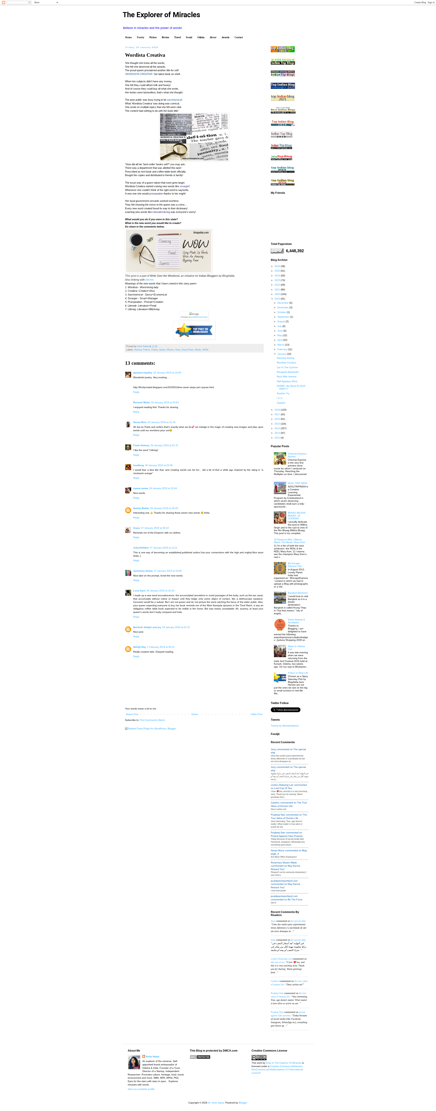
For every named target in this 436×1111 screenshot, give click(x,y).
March (281, 344)
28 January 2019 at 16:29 (160, 590)
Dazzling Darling (285, 358)
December (283, 302)
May (280, 335)
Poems (146, 350)
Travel (177, 37)
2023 (278, 280)
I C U (279, 398)
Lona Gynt (139, 590)
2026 (278, 266)
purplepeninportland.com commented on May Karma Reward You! (285, 884)
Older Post (256, 714)
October (282, 312)
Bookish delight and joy (147, 627)
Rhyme (170, 350)
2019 (278, 298)
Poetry (140, 37)
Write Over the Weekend (164, 275)
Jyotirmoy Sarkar (143, 570)
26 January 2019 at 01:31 (164, 445)
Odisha (200, 37)
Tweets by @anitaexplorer (285, 725)
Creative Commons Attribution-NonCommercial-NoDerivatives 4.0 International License (277, 1069)
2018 (278, 409)
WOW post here (200, 317)
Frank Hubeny (141, 445)
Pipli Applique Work (287, 381)
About (212, 37)
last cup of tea (277, 962)
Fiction (153, 37)
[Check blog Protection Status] (200, 1058)
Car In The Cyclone (287, 367)
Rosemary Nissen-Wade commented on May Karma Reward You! (285, 866)
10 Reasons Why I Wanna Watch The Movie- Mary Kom (289, 541)
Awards (225, 37)
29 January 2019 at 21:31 (176, 627)
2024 (278, 275)
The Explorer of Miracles (161, 15)
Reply (136, 392)
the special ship (298, 921)
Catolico (275, 981)
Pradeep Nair (277, 993)
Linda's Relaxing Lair (281, 959)
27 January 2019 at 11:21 (163, 547)
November (283, 307)
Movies (165, 37)
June (280, 330)
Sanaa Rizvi (140, 422)
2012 (278, 437)
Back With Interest (286, 376)
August (281, 321)
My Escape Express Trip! (295, 565)
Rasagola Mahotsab (287, 372)
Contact (239, 37)
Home (128, 37)
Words (198, 350)
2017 (278, 414)
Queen (162, 350)
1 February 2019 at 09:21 (161, 647)
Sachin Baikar (141, 508)
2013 (278, 433)
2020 (278, 294)
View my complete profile (141, 1089)
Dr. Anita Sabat (216, 1102)
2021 (278, 289)
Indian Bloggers (208, 275)
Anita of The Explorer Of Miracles (283, 1062)
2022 (278, 284)
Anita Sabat (152, 1056)
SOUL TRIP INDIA (297, 483)
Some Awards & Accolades (296, 621)
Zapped (281, 402)
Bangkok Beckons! (298, 592)
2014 (278, 428)
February (282, 349)
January (282, 354)
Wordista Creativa (286, 362)
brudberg (138, 465)
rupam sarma (140, 488)
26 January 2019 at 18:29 (164, 508)
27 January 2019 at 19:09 (168, 570)
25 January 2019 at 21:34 (161, 422)
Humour (138, 350)
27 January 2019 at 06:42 (155, 528)
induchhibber (141, 547)
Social (189, 37)
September (283, 316)
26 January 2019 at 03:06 (159, 465)
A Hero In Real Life (298, 672)
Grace (136, 528)
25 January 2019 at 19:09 (167, 372)
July (279, 326)
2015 (278, 423)
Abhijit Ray (139, 647)
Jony (273, 921)
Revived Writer (141, 402)
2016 (278, 419)
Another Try (283, 393)
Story (177, 350)
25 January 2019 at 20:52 (165, 402)
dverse (149, 279)
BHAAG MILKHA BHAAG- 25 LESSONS (296, 515)
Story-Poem (187, 350)
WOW (205, 350)
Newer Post (132, 714)
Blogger (243, 1102)
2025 (278, 270)
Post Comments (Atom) (152, 720)
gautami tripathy (142, 372)
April (280, 340)
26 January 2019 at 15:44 (163, 488)
